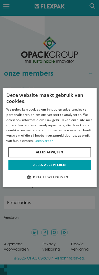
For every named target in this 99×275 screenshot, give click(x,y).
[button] (49, 177)
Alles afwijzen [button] (49, 152)
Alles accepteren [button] (49, 165)
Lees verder (44, 140)
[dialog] (49, 137)
